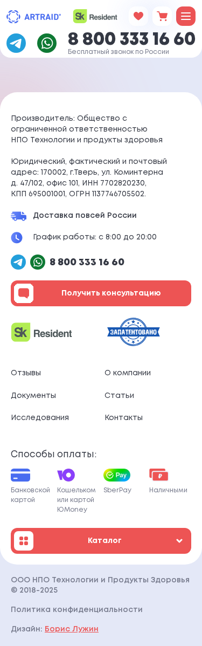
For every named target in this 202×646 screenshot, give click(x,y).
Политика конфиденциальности (77, 610)
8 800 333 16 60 (132, 40)
